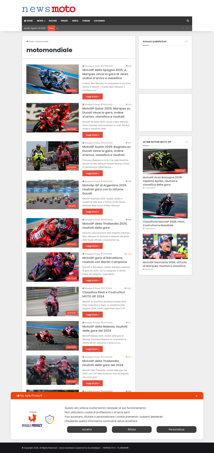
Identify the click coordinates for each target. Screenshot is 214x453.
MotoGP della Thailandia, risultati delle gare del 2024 (102, 363)
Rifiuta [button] (132, 429)
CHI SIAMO (99, 20)
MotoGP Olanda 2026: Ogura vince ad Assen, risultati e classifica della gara (91, 28)
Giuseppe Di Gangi (92, 66)
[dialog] (107, 415)
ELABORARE (123, 448)
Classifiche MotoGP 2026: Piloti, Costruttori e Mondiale (164, 223)
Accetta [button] (87, 429)
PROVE (64, 20)
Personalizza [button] (176, 429)
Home (31, 41)
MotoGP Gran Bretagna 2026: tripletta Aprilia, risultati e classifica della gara (162, 181)
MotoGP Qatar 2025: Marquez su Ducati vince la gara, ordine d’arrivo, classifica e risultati (106, 112)
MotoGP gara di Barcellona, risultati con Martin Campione (104, 260)
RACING (53, 20)
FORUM (86, 20)
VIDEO (75, 20)
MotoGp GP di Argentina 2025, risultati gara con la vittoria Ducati (104, 189)
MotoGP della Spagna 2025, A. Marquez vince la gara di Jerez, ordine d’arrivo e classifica (105, 74)
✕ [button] (196, 395)
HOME (29, 20)
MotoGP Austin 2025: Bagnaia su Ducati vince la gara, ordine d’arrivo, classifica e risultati (106, 151)
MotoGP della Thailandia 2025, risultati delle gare (105, 226)
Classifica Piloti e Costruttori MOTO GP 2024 (103, 294)
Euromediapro (94, 448)
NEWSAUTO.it (109, 448)
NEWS (40, 20)
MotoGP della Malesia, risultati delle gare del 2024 (104, 329)
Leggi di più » (92, 96)
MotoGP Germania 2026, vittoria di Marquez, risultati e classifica (165, 264)
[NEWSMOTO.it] (49, 9)
